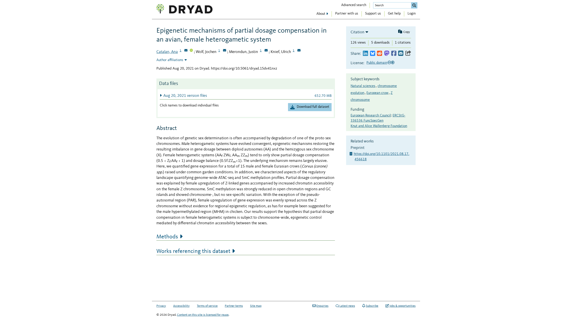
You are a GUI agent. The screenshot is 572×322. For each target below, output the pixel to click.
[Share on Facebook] (393, 53)
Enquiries (322, 305)
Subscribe (372, 305)
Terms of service (207, 305)
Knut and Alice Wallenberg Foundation (379, 126)
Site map (255, 305)
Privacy (161, 305)
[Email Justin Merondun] (266, 50)
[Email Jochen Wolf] (224, 50)
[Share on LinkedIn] (365, 53)
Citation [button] (357, 32)
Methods (167, 237)
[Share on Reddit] (379, 53)
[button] (246, 95)
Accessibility (181, 305)
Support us (373, 13)
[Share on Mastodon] (386, 53)
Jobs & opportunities (402, 305)
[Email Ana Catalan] (186, 50)
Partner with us (346, 13)
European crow (377, 93)
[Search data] (414, 5)
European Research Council (371, 115)
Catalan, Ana (167, 52)
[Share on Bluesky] (372, 53)
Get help (394, 13)
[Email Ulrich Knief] (299, 50)
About (320, 14)
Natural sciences (363, 86)
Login (412, 13)
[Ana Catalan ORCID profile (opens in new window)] (191, 50)
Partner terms (234, 305)
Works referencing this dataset (193, 251)
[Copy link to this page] (408, 54)
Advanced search (353, 5)
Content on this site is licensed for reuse (203, 314)
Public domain (376, 63)
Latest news (347, 305)
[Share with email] (400, 53)
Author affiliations (169, 60)
